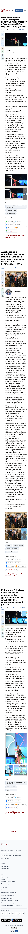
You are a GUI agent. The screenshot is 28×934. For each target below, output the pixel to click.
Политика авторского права (8, 903)
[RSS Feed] (23, 913)
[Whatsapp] (2, 913)
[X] (9, 913)
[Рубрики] (25, 10)
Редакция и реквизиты (7, 877)
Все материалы (16, 53)
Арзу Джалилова (11, 213)
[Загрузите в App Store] (6, 920)
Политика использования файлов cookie (11, 905)
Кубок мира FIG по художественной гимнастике (16, 206)
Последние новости (6, 866)
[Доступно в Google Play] (17, 920)
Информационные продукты (8, 892)
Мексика (9, 545)
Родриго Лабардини (12, 551)
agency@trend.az (5, 858)
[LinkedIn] (19, 913)
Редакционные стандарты (8, 881)
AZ (14, 931)
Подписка (3, 890)
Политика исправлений (7, 883)
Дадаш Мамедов (18, 545)
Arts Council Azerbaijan (12, 548)
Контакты (3, 879)
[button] (2, 34)
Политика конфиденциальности (9, 900)
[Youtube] (13, 913)
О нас (2, 874)
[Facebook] (6, 913)
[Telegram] (16, 913)
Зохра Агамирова (11, 210)
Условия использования (7, 898)
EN (11, 931)
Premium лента (5, 868)
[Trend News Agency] (5, 844)
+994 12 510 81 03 (5, 857)
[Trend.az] (5, 10)
